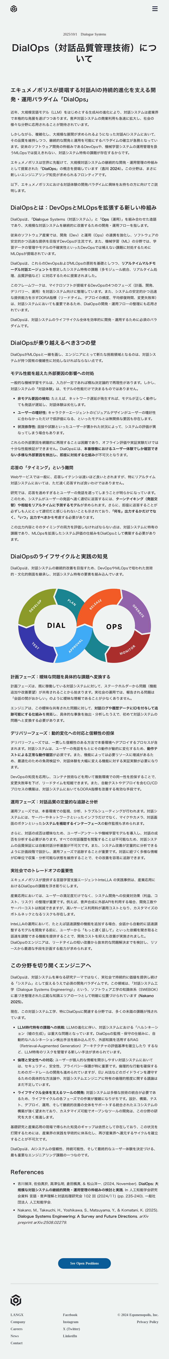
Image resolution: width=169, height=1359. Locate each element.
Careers (16, 1329)
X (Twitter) (71, 1329)
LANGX (17, 1315)
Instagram (70, 1322)
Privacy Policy (147, 1322)
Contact (16, 1343)
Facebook (70, 1315)
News (15, 1336)
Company (18, 1322)
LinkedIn (70, 1336)
